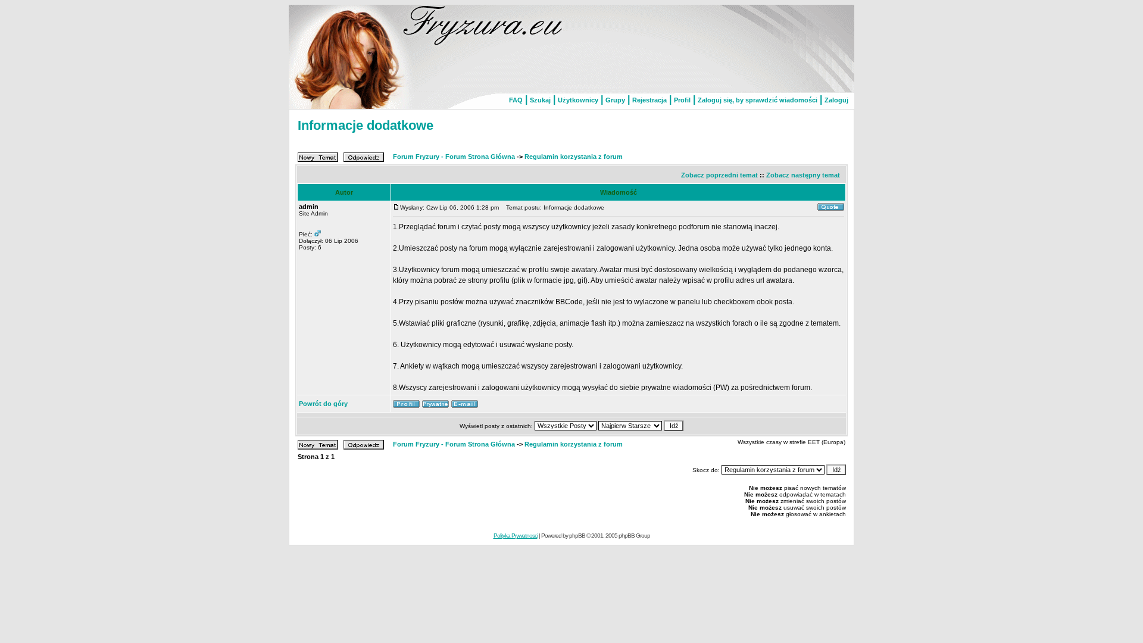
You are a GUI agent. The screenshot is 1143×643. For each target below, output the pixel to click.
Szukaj (540, 100)
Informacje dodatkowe (365, 125)
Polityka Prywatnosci (516, 535)
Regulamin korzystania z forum (573, 156)
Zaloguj (836, 100)
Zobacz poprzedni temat (719, 175)
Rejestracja (649, 100)
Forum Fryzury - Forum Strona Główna (454, 156)
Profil (682, 100)
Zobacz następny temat (803, 175)
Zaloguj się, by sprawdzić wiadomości (757, 100)
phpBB (577, 535)
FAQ (516, 100)
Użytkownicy (578, 100)
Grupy (615, 100)
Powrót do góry (323, 403)
